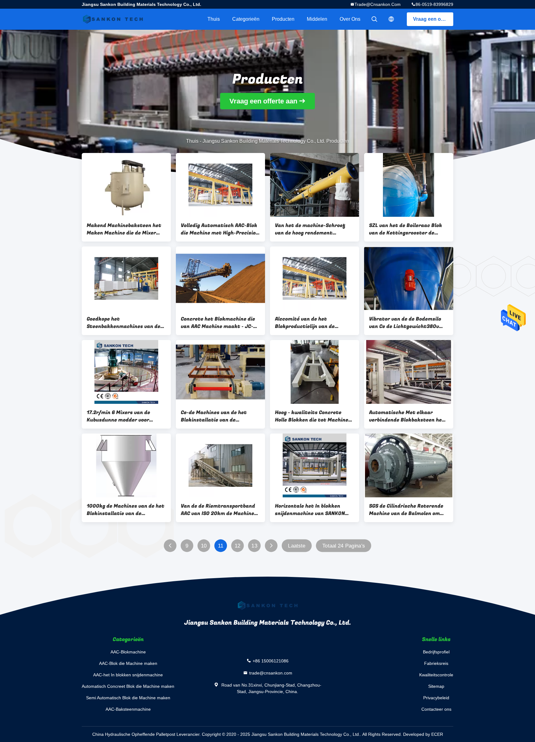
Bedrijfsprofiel (436, 651)
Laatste (296, 546)
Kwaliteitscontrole (436, 674)
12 (238, 546)
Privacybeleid (436, 697)
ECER (437, 734)
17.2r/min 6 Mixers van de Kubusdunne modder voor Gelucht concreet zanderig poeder (119, 416)
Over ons (350, 19)
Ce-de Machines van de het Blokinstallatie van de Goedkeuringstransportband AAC (216, 416)
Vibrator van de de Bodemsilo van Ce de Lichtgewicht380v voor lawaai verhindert (405, 322)
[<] (170, 545)
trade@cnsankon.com (377, 4)
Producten (283, 19)
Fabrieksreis (436, 663)
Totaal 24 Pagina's (343, 546)
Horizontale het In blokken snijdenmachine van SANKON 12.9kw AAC (310, 509)
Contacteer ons (436, 709)
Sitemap (436, 686)
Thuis (213, 19)
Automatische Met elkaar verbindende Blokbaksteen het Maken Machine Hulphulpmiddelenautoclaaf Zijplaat (407, 416)
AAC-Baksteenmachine (128, 709)
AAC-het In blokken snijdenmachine (128, 674)
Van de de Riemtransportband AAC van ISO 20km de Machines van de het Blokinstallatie (219, 509)
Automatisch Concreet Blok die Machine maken (128, 686)
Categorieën (245, 19)
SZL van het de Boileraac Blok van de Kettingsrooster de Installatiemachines (405, 229)
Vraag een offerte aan (433, 19)
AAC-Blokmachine (128, 651)
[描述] (391, 19)
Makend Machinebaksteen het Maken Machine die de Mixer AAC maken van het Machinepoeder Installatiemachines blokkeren (125, 229)
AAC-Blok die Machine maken (128, 663)
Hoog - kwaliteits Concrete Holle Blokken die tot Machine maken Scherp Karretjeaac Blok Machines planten (314, 416)
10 (204, 546)
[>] (271, 545)
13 (254, 546)
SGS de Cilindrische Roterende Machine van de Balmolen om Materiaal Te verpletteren (406, 509)
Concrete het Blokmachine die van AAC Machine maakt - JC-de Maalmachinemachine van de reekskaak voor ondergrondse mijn (220, 322)
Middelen (317, 19)
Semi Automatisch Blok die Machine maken (128, 697)
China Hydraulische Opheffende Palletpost (133, 734)
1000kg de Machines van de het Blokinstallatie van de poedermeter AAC (125, 509)
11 (221, 546)
